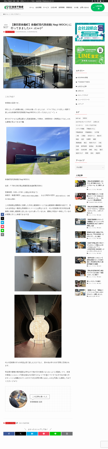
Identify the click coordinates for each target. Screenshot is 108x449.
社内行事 (84, 149)
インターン (79, 125)
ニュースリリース (84, 99)
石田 (77, 149)
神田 (90, 149)
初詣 (77, 139)
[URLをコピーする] (67, 433)
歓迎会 (91, 146)
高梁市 (98, 153)
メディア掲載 (80, 129)
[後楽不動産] (13, 7)
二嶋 (77, 136)
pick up (78, 118)
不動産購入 (88, 132)
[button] (9, 433)
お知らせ (81, 91)
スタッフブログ (10, 31)
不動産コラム (91, 129)
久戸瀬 (97, 132)
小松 (100, 142)
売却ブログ (92, 142)
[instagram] (97, 1)
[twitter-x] (95, 1)
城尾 (94, 139)
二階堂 (83, 136)
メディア (81, 104)
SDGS (85, 118)
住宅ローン (91, 136)
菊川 (101, 149)
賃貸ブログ (79, 153)
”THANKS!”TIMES (84, 82)
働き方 (99, 136)
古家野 (88, 139)
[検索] (103, 1)
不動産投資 (79, 132)
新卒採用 (84, 146)
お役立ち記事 (82, 86)
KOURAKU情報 (83, 77)
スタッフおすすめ (24, 423)
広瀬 (77, 146)
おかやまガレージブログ (83, 122)
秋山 (95, 149)
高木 (92, 153)
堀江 (85, 142)
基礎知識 (78, 142)
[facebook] (92, 1)
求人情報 (98, 146)
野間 (86, 153)
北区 (82, 139)
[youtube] (100, 1)
